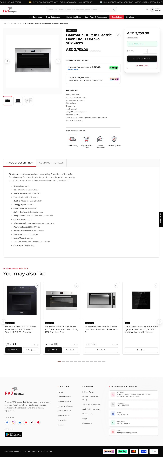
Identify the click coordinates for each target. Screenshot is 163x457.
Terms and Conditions (91, 404)
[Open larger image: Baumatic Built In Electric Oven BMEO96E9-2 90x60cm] (32, 61)
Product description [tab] (19, 163)
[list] (81, 322)
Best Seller (62, 420)
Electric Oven (16, 24)
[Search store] (114, 10)
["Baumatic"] (71, 30)
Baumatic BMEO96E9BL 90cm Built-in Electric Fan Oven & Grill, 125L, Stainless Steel (61, 329)
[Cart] (147, 9)
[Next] (159, 322)
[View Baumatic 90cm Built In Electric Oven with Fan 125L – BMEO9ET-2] (116, 285)
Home (5, 24)
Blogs (84, 418)
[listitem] (7, 422)
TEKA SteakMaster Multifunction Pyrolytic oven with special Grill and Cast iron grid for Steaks (141, 329)
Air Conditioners (64, 411)
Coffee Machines (64, 397)
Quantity (130, 51)
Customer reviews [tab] (51, 163)
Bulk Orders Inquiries (91, 409)
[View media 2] (18, 100)
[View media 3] (28, 100)
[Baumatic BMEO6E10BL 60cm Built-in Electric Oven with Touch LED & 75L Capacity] (21, 300)
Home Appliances (65, 406)
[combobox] (81, 9)
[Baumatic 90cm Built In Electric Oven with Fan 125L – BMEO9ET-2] (101, 300)
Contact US (87, 423)
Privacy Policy (88, 392)
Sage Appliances (64, 401)
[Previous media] (7, 61)
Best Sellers (87, 414)
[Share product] (118, 35)
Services (61, 425)
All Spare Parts (64, 415)
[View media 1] (7, 100)
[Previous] (3, 322)
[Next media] (58, 61)
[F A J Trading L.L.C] (11, 9)
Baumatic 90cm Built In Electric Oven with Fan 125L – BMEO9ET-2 (101, 329)
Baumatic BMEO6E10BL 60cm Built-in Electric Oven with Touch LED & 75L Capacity (20, 329)
